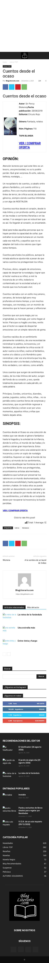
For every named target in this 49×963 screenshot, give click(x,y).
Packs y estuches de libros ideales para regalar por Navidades (30, 810)
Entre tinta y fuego (27, 640)
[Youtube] (35, 949)
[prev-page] (4, 654)
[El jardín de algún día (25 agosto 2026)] (9, 763)
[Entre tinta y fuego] (9, 644)
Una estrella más (26, 627)
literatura (25, 528)
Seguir (41, 709)
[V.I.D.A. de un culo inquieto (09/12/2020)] (9, 825)
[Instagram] (21, 949)
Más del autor (33, 607)
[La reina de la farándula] (9, 617)
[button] (4, 55)
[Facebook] (5, 87)
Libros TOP (14, 62)
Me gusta (40, 703)
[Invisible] (9, 798)
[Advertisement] (24, 25)
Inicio (5, 62)
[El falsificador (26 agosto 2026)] (9, 750)
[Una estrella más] (9, 631)
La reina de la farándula (30, 614)
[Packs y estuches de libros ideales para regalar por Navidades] (9, 811)
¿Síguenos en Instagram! (15, 687)
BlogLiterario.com (12, 81)
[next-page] (8, 654)
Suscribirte (39, 721)
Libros (17, 528)
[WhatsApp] (24, 87)
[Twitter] (11, 87)
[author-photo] (24, 586)
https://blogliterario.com (24, 594)
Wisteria (6, 560)
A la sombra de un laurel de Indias (35, 561)
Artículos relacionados (14, 607)
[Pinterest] (18, 87)
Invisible (22, 795)
